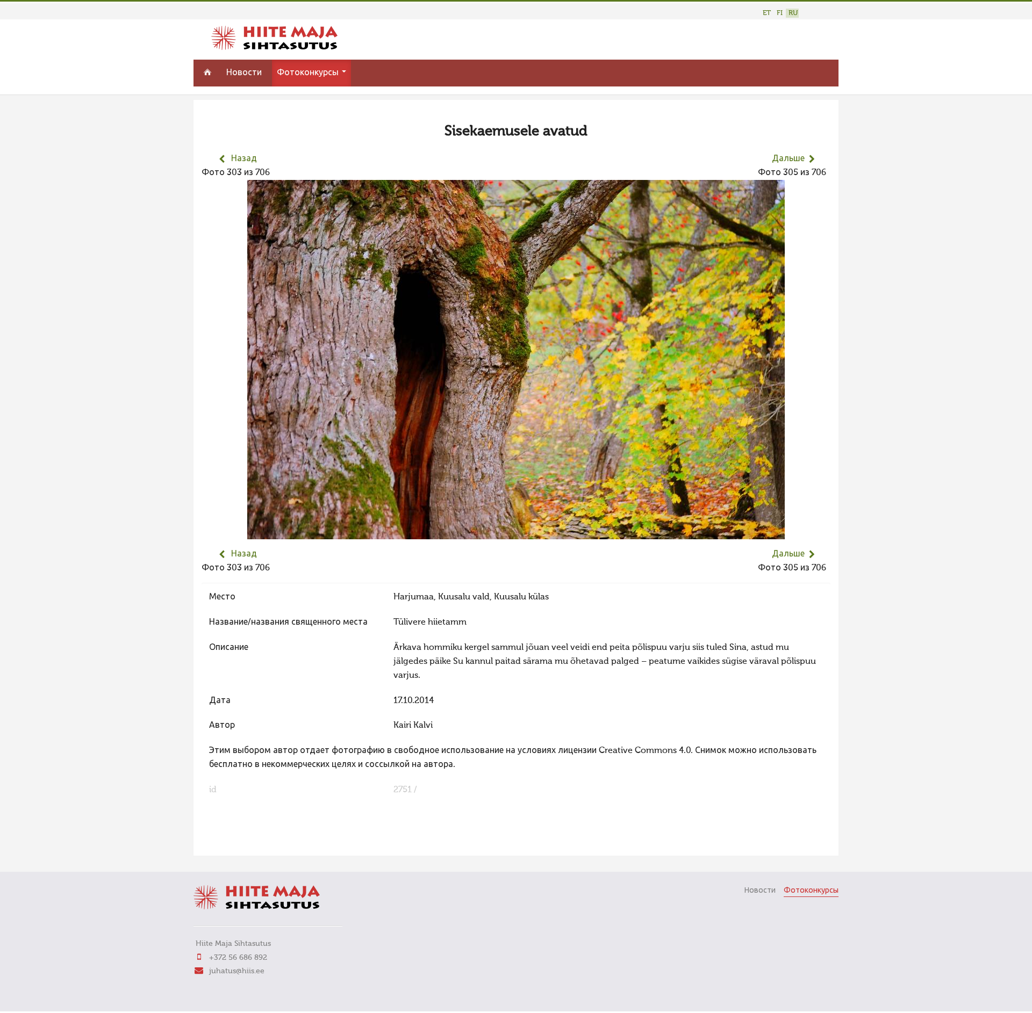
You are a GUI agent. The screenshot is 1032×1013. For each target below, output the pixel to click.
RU (793, 13)
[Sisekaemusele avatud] (516, 532)
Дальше (788, 159)
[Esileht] (274, 47)
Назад (244, 159)
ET (767, 13)
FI (780, 13)
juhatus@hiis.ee (236, 971)
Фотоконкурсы (309, 73)
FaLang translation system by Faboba (239, 840)
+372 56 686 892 (238, 957)
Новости (244, 73)
